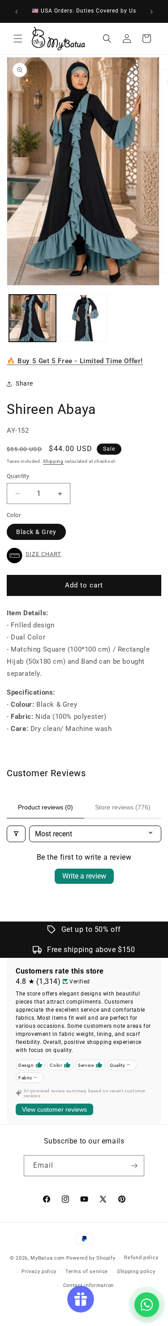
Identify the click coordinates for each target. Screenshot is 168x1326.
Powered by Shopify (91, 1258)
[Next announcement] (151, 12)
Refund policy (141, 1258)
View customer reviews (54, 1109)
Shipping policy (136, 1271)
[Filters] (16, 834)
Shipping (53, 461)
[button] (18, 38)
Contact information (88, 1285)
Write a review (84, 876)
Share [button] (24, 383)
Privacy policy (39, 1271)
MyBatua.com (47, 1258)
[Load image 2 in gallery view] (84, 318)
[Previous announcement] (16, 12)
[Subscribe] (134, 1165)
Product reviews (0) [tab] (45, 807)
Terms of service (86, 1271)
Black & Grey (36, 531)
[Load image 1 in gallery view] (32, 318)
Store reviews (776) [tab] (123, 807)
